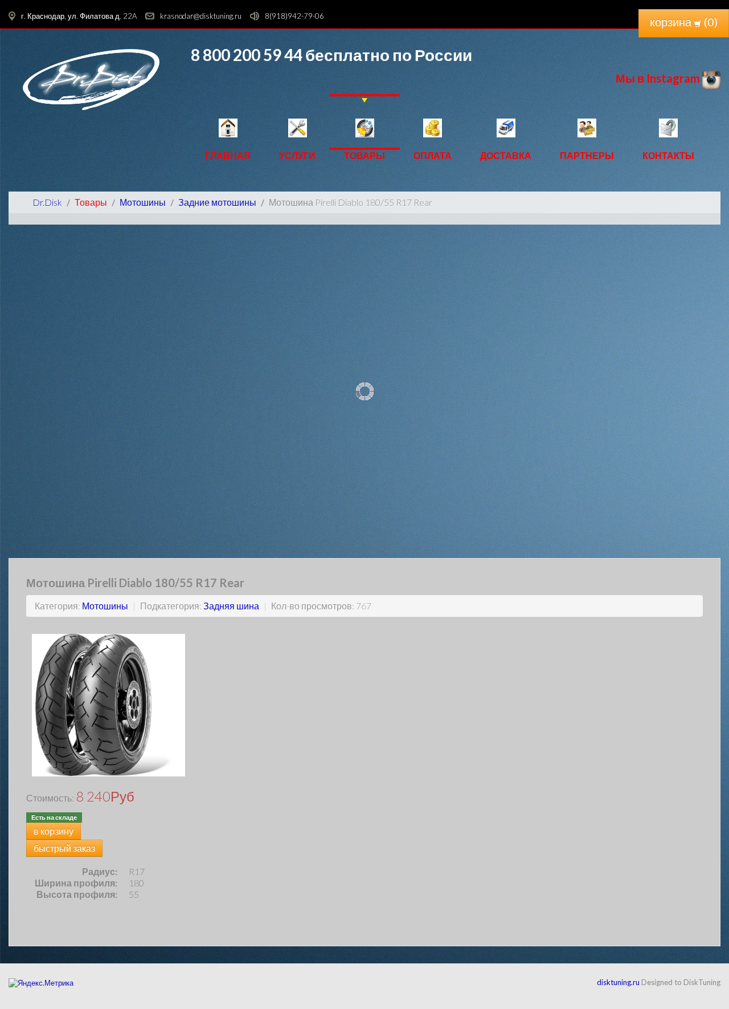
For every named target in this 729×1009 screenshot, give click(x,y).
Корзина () (684, 22)
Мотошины (105, 605)
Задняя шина (231, 605)
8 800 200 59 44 (246, 54)
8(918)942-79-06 (294, 16)
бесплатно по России (387, 54)
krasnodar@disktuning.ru (200, 16)
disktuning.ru (618, 982)
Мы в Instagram (659, 78)
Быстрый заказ (64, 848)
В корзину (53, 830)
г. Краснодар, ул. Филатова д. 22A (79, 16)
